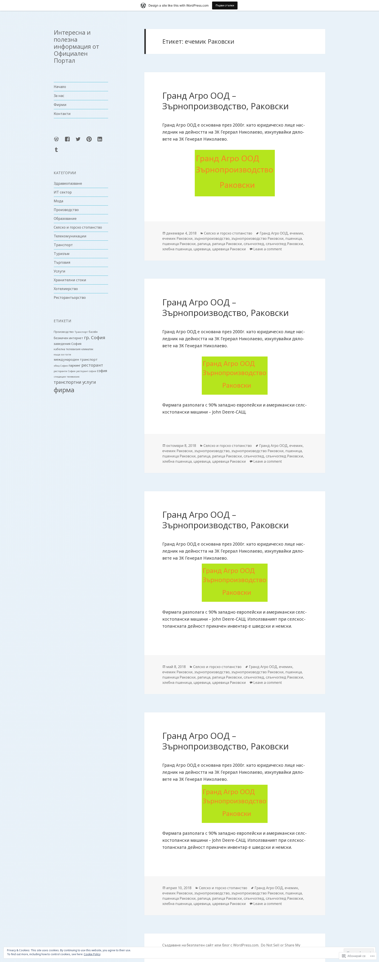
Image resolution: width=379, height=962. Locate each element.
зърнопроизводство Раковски (257, 238)
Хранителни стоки (70, 280)
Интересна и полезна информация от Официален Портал (76, 46)
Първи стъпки (225, 5)
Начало (60, 86)
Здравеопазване (68, 183)
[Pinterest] (91, 141)
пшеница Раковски (179, 243)
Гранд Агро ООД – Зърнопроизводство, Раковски (225, 101)
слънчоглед (254, 243)
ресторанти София (64, 371)
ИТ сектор (63, 192)
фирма (64, 389)
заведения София (67, 343)
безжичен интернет (68, 338)
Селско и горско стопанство (78, 227)
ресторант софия (86, 371)
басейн (93, 332)
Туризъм (62, 253)
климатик (87, 349)
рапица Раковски (227, 243)
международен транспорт (76, 359)
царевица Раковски (229, 249)
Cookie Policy (92, 954)
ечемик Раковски (177, 238)
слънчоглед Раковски (284, 243)
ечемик (296, 233)
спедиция (60, 376)
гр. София (94, 337)
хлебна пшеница (177, 249)
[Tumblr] (59, 152)
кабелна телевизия (67, 349)
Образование (65, 218)
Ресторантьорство (70, 297)
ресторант (92, 365)
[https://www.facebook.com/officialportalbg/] (70, 141)
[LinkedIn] (102, 141)
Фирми (60, 104)
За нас (59, 95)
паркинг (74, 365)
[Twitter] (80, 141)
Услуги (59, 271)
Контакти (62, 113)
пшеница (293, 238)
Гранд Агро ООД (274, 233)
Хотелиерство (66, 288)
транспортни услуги (75, 382)
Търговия (62, 262)
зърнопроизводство (212, 238)
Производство (66, 209)
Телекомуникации (70, 236)
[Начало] (59, 141)
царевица (201, 249)
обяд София (61, 365)
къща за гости (62, 354)
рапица (203, 243)
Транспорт (63, 244)
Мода (58, 201)
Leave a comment (267, 249)
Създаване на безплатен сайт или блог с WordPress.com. (210, 945)
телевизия (73, 376)
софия (102, 370)
